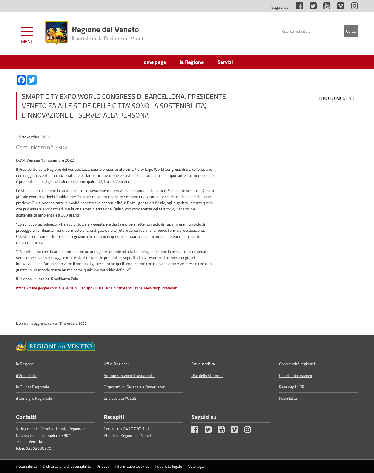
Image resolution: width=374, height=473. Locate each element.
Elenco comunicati (335, 98)
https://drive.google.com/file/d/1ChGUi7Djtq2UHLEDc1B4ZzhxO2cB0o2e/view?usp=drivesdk (96, 288)
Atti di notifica (203, 363)
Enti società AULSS (120, 398)
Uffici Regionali (116, 363)
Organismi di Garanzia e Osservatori (134, 387)
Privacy (103, 466)
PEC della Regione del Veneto (128, 435)
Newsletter (288, 398)
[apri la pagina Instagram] (351, 7)
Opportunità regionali (297, 363)
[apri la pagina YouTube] (324, 7)
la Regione (25, 363)
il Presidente (26, 375)
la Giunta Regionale (32, 387)
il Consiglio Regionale (34, 398)
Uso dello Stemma (207, 375)
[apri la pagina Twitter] (310, 7)
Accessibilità (26, 466)
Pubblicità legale (168, 466)
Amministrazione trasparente (129, 375)
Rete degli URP (291, 387)
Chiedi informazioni (295, 375)
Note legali (196, 466)
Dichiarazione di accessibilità (67, 466)
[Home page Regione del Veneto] (56, 33)
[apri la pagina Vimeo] (337, 7)
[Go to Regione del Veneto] (55, 346)
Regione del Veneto (109, 32)
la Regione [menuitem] (192, 62)
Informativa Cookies (132, 466)
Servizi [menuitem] (225, 62)
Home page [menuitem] (153, 62)
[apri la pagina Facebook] (296, 7)
